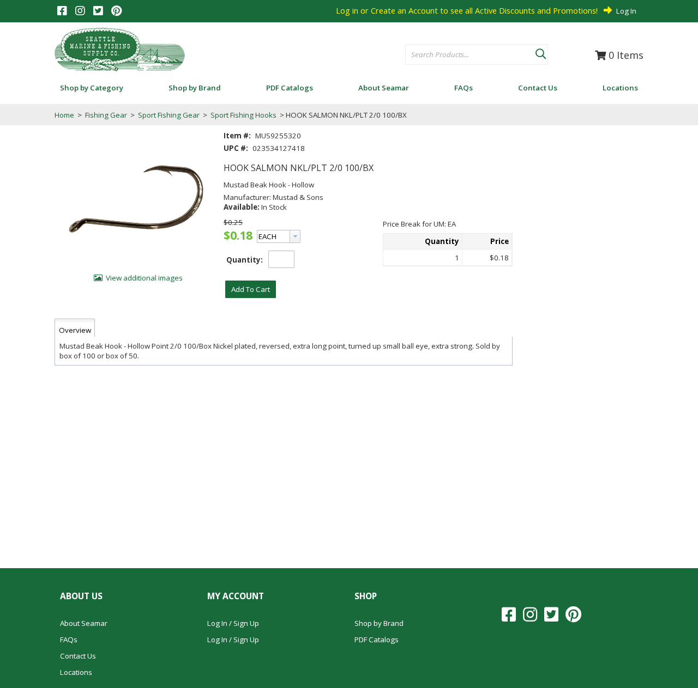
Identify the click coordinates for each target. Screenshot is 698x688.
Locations (76, 672)
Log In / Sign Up (233, 623)
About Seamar (83, 623)
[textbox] (465, 55)
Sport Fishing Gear (168, 115)
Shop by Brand (379, 623)
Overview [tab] (75, 330)
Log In (626, 11)
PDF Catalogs (376, 639)
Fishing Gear (106, 115)
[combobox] (470, 55)
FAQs (68, 639)
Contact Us (78, 656)
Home (64, 115)
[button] (540, 51)
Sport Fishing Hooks (243, 115)
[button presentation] (295, 236)
